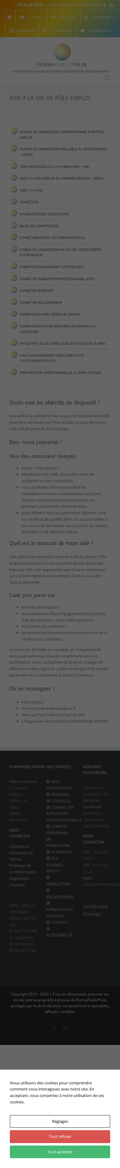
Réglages (60, 1121)
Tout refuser (60, 1136)
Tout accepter (60, 1151)
